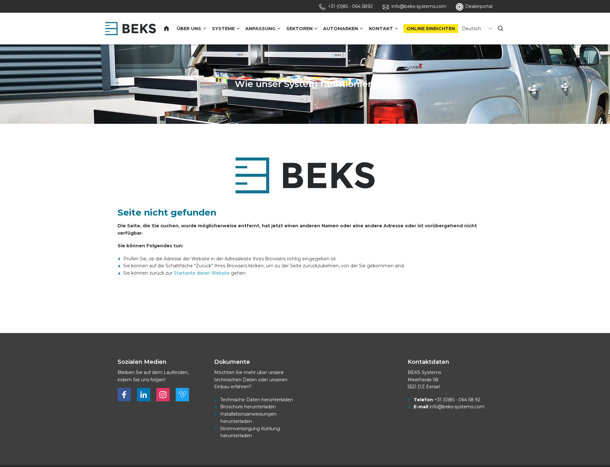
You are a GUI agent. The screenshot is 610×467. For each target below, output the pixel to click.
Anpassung (260, 28)
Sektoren (299, 28)
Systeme (223, 28)
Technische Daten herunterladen (256, 400)
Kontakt (381, 28)
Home (170, 28)
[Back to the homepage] (130, 28)
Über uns (189, 28)
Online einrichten (431, 28)
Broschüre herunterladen (248, 407)
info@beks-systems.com (457, 407)
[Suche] (501, 28)
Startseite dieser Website (202, 273)
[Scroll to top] (576, 442)
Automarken (340, 28)
